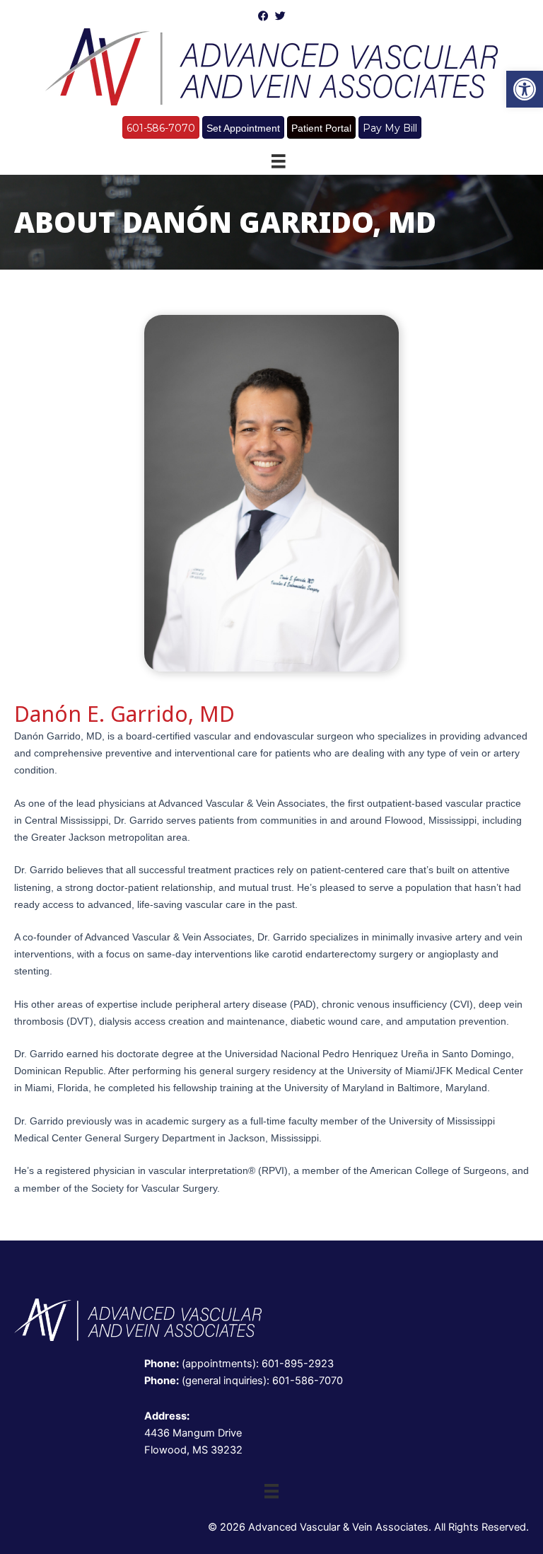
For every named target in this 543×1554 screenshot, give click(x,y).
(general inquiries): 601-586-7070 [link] (243, 1380)
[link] (524, 89)
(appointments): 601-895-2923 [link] (239, 1363)
